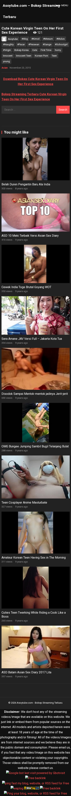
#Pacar (21, 44)
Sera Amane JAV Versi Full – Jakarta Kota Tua (32, 339)
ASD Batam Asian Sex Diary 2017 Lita (26, 672)
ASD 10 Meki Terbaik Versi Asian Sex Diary (30, 235)
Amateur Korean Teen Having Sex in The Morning (34, 557)
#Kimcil (35, 38)
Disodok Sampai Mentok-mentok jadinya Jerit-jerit (35, 394)
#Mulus (60, 38)
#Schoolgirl (61, 44)
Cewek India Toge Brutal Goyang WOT (26, 287)
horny (58, 50)
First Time (46, 50)
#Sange (47, 44)
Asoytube (13, 39)
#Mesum (48, 38)
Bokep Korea (21, 50)
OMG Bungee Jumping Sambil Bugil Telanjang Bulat (35, 446)
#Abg (25, 38)
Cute (34, 50)
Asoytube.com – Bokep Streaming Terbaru (31, 11)
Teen (54, 55)
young (6, 61)
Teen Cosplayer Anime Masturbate (24, 502)
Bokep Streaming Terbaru (20, 94)
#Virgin (7, 50)
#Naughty (8, 44)
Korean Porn (41, 55)
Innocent (7, 55)
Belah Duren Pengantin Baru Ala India (26, 184)
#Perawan (33, 44)
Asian (5, 67)
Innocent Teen (23, 55)
